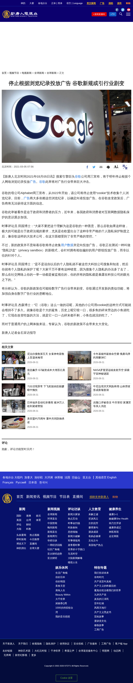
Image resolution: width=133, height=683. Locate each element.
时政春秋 (73, 527)
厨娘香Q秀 (61, 603)
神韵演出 (21, 548)
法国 (67, 477)
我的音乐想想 (62, 616)
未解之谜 (93, 514)
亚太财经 (52, 558)
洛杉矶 (38, 477)
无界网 (7, 655)
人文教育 (94, 509)
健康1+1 (113, 514)
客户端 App (121, 643)
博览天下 (21, 543)
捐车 (119, 3)
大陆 (18, 528)
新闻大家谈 (74, 514)
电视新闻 (27, 73)
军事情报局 (74, 540)
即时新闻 (21, 539)
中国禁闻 (52, 523)
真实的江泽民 (101, 599)
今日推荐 (34, 539)
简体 (60, 3)
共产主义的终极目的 (105, 585)
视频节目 (14, 73)
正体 (53, 3)
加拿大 (28, 477)
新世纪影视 (21, 655)
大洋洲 (49, 477)
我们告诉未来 (101, 572)
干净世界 (55, 650)
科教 (28, 528)
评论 (18, 524)
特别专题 (100, 567)
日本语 (33, 482)
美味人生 (60, 590)
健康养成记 (115, 527)
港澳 (28, 515)
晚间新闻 (52, 527)
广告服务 (92, 643)
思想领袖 (73, 531)
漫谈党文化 (100, 620)
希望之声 (69, 650)
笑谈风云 (93, 518)
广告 (102, 3)
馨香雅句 (93, 527)
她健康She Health (118, 518)
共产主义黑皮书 (102, 612)
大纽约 (18, 477)
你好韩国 (60, 581)
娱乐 (38, 515)
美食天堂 (60, 585)
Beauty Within (62, 594)
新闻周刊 (52, 536)
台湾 (28, 520)
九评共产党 (100, 594)
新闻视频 (53, 509)
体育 (38, 520)
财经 (28, 524)
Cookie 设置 (66, 678)
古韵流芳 (93, 523)
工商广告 (99, 629)
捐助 (111, 3)
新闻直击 (52, 531)
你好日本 (60, 577)
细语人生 (73, 562)
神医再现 (114, 531)
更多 (33, 655)
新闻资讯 (33, 496)
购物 (128, 3)
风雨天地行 (100, 607)
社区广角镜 (53, 549)
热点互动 (73, 518)
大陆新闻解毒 (75, 558)
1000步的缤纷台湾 (64, 609)
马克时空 (73, 553)
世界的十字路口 (76, 549)
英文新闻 (91, 3)
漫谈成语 (93, 531)
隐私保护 (51, 643)
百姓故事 (99, 616)
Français (8, 482)
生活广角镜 (61, 572)
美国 (18, 520)
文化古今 (93, 540)
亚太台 (87, 477)
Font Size (116, 166)
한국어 (43, 482)
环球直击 (52, 518)
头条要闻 (21, 535)
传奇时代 (99, 577)
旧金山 (76, 477)
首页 (4, 73)
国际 (18, 515)
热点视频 (34, 535)
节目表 (64, 496)
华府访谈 (52, 540)
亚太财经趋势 (54, 553)
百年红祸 (99, 603)
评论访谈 (74, 509)
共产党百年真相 (102, 581)
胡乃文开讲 (115, 523)
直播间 (78, 496)
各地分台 (42, 3)
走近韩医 (114, 536)
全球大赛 (34, 548)
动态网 (117, 650)
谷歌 (78, 176)
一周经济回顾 (54, 545)
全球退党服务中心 (88, 650)
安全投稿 (78, 643)
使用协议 (64, 643)
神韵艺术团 (24, 650)
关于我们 (23, 643)
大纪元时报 (40, 650)
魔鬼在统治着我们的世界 (107, 590)
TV (113, 14)
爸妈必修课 (94, 536)
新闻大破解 (74, 536)
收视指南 (37, 643)
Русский (21, 482)
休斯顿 (59, 477)
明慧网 (105, 650)
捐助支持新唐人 (99, 496)
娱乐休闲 (61, 567)
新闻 (22, 509)
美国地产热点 (95, 545)
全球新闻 (39, 73)
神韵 (23, 3)
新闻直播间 (100, 14)
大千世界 (60, 599)
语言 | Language (74, 3)
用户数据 (67, 245)
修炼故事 (99, 625)
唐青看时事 (74, 545)
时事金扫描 (74, 523)
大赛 (31, 3)
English (112, 477)
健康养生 (115, 509)
